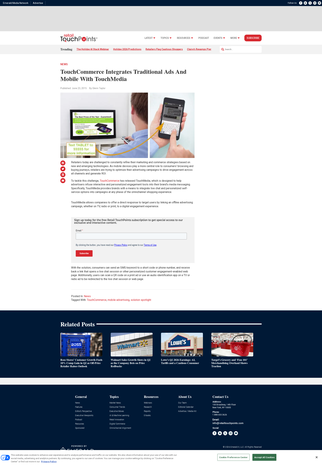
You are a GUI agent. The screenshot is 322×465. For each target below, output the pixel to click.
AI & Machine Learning (119, 415)
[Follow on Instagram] (314, 3)
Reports (147, 411)
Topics (165, 38)
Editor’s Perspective (83, 411)
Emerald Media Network (15, 3)
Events (218, 38)
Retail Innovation (117, 420)
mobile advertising (118, 299)
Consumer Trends (117, 407)
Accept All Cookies (264, 457)
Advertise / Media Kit (187, 411)
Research (148, 407)
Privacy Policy (49, 461)
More (233, 38)
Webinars (148, 403)
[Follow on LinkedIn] (305, 3)
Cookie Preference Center (233, 457)
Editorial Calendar (186, 407)
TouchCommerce (109, 180)
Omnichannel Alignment (120, 428)
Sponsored (79, 428)
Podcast (203, 38)
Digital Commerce (117, 424)
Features (79, 407)
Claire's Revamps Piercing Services (206, 49)
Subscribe (253, 38)
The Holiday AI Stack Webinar (92, 49)
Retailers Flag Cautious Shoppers (164, 49)
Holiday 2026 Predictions (127, 49)
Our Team (182, 403)
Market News (115, 403)
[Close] (316, 457)
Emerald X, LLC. (237, 447)
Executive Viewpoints (84, 415)
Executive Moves (117, 411)
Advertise (38, 3)
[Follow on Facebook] (300, 3)
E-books (147, 415)
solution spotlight (141, 299)
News (64, 64)
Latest (149, 38)
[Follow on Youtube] (319, 3)
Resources (183, 38)
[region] (161, 457)
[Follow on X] (310, 3)
